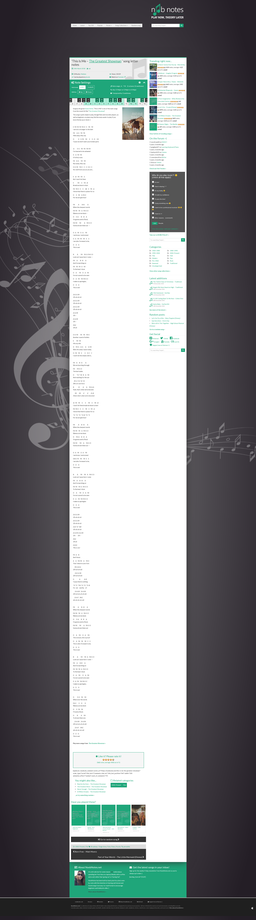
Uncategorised (157, 266)
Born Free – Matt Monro (85, 851)
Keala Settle (89, 109)
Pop (171, 258)
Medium (83, 74)
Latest (82, 25)
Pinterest (155, 338)
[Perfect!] (113, 760)
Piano (113, 847)
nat (89, 68)
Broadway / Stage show (98, 847)
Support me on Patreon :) (155, 901)
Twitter (165, 338)
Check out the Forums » (158, 168)
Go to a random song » (157, 329)
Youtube (121, 77)
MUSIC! (164, 142)
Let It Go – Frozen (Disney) (168, 107)
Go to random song (109, 839)
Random (100, 901)
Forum (108, 25)
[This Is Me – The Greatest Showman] (133, 123)
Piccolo (118, 847)
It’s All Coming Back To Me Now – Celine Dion (168, 298)
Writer (164, 157)
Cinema (164, 152)
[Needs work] (106, 760)
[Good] (111, 760)
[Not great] (103, 760)
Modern (154, 258)
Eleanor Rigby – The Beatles (168, 124)
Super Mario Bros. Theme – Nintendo (171, 82)
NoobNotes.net (75, 906)
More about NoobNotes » (97, 892)
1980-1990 (174, 251)
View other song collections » (160, 271)
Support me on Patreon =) (161, 345)
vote (155, 223)
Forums (111, 901)
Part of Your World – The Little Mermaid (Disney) (120, 857)
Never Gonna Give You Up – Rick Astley (172, 65)
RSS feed (140, 901)
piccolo (87, 77)
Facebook (175, 338)
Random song (136, 25)
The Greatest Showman (105, 61)
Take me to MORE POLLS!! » (159, 235)
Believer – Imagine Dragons (168, 73)
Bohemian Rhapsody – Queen (168, 90)
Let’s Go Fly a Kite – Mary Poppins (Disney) (166, 318)
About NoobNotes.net (126, 901)
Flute (109, 847)
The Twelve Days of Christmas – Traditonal (167, 282)
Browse (90, 901)
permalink (126, 847)
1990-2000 (156, 253)
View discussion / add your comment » (165, 229)
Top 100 (91, 25)
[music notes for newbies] (167, 13)
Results (160, 223)
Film (124, 785)
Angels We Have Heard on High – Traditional (168, 287)
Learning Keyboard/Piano (170, 147)
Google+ (156, 342)
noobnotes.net (79, 901)
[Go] (182, 25)
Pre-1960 (155, 261)
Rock (171, 261)
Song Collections (121, 25)
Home (75, 25)
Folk (171, 256)
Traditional (173, 263)
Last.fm (176, 342)
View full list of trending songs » (161, 134)
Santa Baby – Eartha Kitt (161, 304)
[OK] (108, 760)
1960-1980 (156, 251)
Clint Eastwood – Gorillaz (161, 293)
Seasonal (155, 263)
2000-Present (116, 785)
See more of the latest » (158, 310)
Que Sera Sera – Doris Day (160, 321)
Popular (100, 25)
